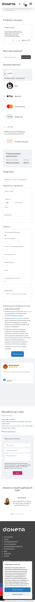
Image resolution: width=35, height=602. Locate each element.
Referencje (7, 553)
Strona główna (8, 537)
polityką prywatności (16, 468)
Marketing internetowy (11, 541)
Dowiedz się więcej (17, 594)
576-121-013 (7, 415)
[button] (11, 514)
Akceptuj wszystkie (17, 589)
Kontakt (6, 556)
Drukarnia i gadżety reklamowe (13, 546)
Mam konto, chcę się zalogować (15, 179)
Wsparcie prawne (9, 549)
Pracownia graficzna (10, 544)
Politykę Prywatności (16, 346)
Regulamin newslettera (17, 318)
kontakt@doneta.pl (9, 431)
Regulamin (13, 311)
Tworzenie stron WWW (22, 601)
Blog (5, 551)
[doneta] (8, 4)
